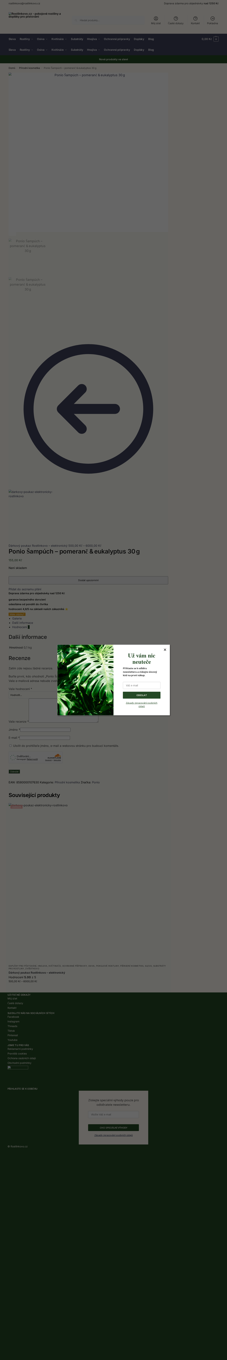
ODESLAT (141, 695)
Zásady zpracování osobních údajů (141, 704)
